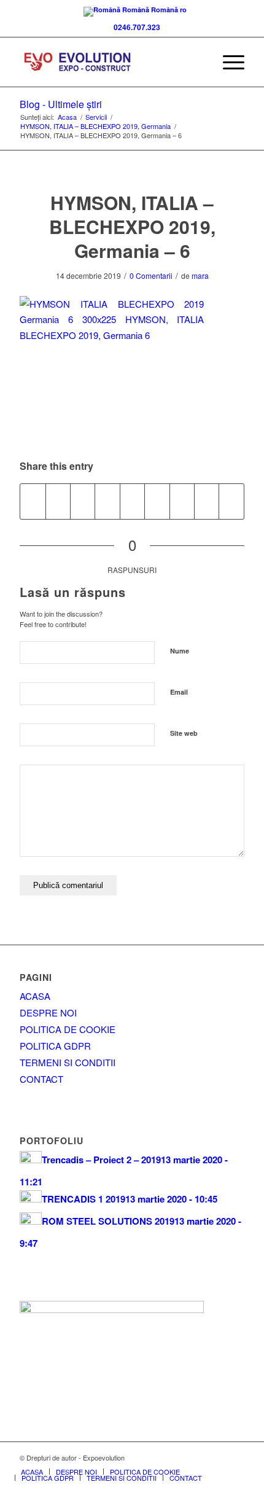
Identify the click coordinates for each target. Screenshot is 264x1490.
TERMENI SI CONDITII (67, 1062)
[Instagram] (235, 1457)
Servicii (96, 117)
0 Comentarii (151, 275)
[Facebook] (180, 1457)
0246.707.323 (135, 27)
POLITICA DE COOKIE (67, 1029)
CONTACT (41, 1078)
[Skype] (198, 1457)
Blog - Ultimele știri (61, 104)
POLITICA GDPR (55, 1045)
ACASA (35, 995)
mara (200, 275)
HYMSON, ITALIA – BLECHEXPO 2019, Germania (95, 126)
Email (179, 691)
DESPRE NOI (48, 1012)
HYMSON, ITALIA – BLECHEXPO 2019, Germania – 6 (132, 226)
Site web (184, 733)
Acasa (67, 117)
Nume (179, 650)
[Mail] (217, 1457)
